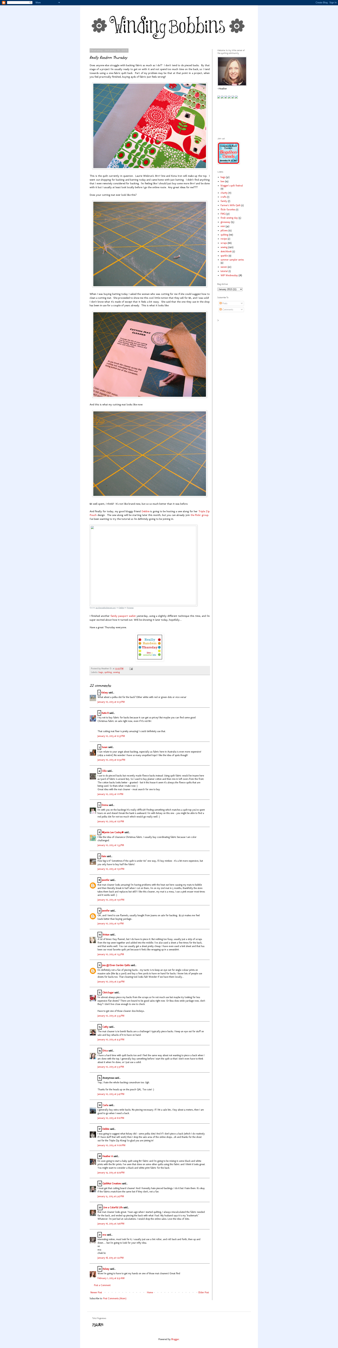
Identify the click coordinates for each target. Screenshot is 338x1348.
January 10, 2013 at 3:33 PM (111, 1015)
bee (222, 181)
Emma (105, 805)
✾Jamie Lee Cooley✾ (113, 832)
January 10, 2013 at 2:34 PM (111, 981)
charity (224, 192)
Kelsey (104, 692)
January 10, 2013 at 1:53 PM (111, 954)
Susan (105, 747)
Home (150, 1292)
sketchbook (226, 251)
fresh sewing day (229, 217)
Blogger (175, 1339)
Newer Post (96, 1292)
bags (101, 672)
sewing (116, 672)
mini (223, 226)
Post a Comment (102, 1285)
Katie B (105, 712)
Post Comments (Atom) (114, 1298)
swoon (224, 266)
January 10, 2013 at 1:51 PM (111, 923)
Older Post (203, 1292)
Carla (105, 1105)
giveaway (225, 222)
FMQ (223, 213)
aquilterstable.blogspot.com (106, 608)
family (224, 201)
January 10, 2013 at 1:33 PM (111, 845)
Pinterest (130, 608)
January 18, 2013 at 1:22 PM (111, 1257)
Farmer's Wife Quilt (230, 205)
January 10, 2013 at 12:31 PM (111, 701)
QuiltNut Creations (112, 1183)
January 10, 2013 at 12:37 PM (111, 736)
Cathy (105, 1026)
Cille (104, 770)
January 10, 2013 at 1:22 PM (111, 821)
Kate (104, 856)
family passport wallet (123, 615)
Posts (224, 303)
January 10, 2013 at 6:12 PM (111, 1118)
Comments (227, 309)
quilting (108, 672)
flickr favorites (228, 209)
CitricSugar (108, 992)
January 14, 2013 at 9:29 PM (111, 1172)
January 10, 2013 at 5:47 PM (111, 1094)
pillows (224, 230)
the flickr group (199, 515)
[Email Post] (131, 668)
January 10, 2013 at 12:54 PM (111, 759)
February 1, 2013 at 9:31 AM (111, 1278)
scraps (224, 243)
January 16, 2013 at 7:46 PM (111, 1223)
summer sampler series (232, 259)
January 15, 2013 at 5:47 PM (111, 1196)
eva (104, 1234)
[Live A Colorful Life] (150, 660)
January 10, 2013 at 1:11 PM (110, 794)
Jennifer (105, 880)
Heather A (107, 1156)
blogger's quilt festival (232, 185)
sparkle (224, 255)
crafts (223, 196)
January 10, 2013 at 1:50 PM (111, 868)
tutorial (224, 271)
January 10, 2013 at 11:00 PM (111, 1145)
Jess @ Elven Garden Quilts (116, 965)
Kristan (106, 934)
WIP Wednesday (229, 275)
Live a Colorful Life (113, 1207)
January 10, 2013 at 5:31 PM (111, 1066)
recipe (224, 238)
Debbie (145, 511)
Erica (105, 1050)
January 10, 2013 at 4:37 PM (111, 1039)
